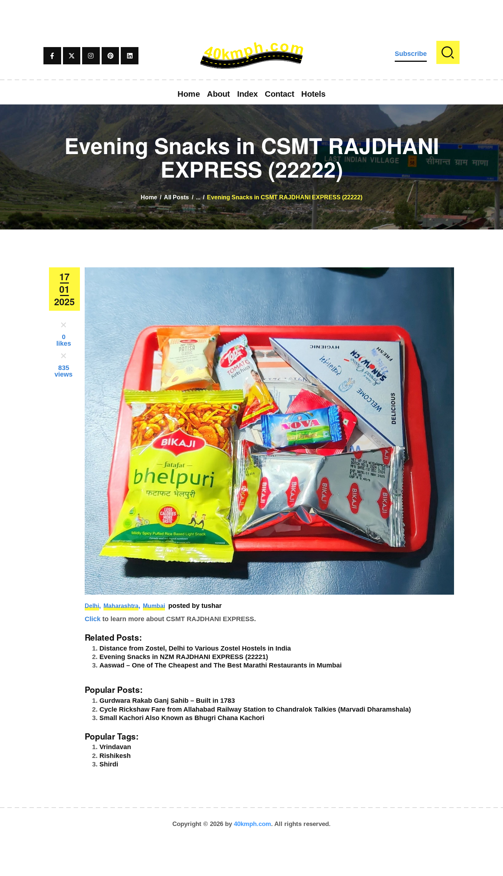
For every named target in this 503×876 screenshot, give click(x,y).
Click (93, 619)
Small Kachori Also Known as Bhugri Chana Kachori (181, 718)
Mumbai (154, 606)
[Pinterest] (110, 56)
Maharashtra (120, 606)
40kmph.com (252, 823)
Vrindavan (115, 747)
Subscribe (411, 53)
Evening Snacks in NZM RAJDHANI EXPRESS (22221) (183, 656)
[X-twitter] (72, 56)
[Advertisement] (251, 16)
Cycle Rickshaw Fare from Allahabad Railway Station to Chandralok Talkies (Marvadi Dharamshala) (255, 709)
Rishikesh (115, 755)
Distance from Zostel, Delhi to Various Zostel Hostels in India (195, 648)
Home (149, 197)
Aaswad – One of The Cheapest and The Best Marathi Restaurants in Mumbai (220, 665)
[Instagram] (91, 56)
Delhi (92, 606)
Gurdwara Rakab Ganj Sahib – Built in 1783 (167, 700)
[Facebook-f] (52, 56)
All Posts (176, 197)
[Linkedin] (129, 56)
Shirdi (108, 764)
